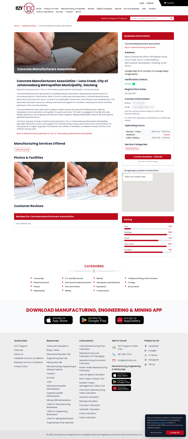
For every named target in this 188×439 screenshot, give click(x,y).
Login (142, 3)
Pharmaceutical (41, 282)
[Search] (171, 18)
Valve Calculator (87, 417)
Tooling (131, 282)
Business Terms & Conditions (28, 362)
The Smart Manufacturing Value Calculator (92, 391)
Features (18, 350)
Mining (68, 290)
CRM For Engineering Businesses (57, 413)
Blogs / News (53, 350)
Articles (91, 8)
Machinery (101, 286)
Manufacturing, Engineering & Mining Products (61, 368)
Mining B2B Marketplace (59, 400)
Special (118, 8)
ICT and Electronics (74, 278)
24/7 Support (21, 346)
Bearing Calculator (88, 401)
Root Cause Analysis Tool (91, 378)
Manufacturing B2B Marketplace (56, 387)
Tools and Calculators (58, 346)
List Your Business (131, 8)
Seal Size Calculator (89, 397)
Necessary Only (156, 432)
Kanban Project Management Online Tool (92, 384)
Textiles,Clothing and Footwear (143, 278)
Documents (133, 286)
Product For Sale (51, 8)
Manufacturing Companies (73, 8)
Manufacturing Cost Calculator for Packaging (91, 355)
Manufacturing (29, 26)
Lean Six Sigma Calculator (92, 374)
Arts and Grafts (72, 286)
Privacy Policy (21, 366)
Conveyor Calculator (89, 405)
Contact (69, 11)
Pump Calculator (87, 413)
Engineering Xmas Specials (60, 422)
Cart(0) (170, 3)
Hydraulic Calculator (89, 409)
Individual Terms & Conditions (28, 358)
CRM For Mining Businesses (60, 418)
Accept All (175, 432)
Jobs (144, 8)
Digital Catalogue (104, 8)
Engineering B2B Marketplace (55, 395)
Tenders (152, 8)
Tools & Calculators (44, 11)
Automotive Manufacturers (78, 282)
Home (38, 8)
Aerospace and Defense (108, 282)
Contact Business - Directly (148, 156)
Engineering (39, 290)
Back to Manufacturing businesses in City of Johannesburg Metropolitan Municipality (54, 133)
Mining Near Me (54, 362)
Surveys (59, 11)
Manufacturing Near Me (58, 354)
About (78, 11)
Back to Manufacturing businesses (140, 47)
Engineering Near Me (57, 358)
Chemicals (39, 278)
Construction (103, 290)
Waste (37, 286)
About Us (18, 354)
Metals (100, 278)
